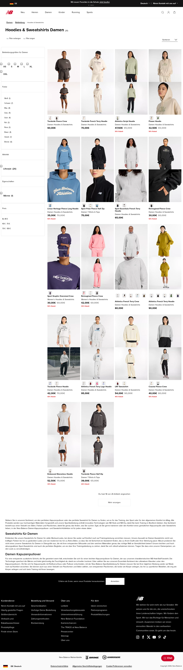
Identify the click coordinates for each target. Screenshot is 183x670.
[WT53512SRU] (97, 205)
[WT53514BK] (151, 205)
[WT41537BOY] (178, 295)
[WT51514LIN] (151, 383)
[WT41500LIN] (131, 295)
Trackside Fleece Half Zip (92, 474)
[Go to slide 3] (92, 5)
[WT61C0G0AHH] (50, 471)
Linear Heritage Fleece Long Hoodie (63, 209)
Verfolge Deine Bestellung (43, 610)
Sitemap (65, 636)
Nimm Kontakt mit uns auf (13, 606)
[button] (168, 12)
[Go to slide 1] (89, 5)
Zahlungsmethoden (40, 618)
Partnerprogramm (99, 610)
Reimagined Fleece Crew (159, 209)
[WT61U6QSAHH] (57, 383)
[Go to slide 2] (91, 5)
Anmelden (115, 581)
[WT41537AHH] (151, 295)
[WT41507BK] (117, 205)
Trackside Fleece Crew (57, 121)
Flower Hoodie (155, 121)
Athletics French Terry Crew (127, 301)
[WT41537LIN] (164, 295)
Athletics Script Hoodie (125, 121)
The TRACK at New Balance (74, 627)
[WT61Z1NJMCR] (117, 383)
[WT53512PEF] (90, 205)
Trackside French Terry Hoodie (94, 121)
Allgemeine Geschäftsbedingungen (87, 666)
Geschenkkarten (38, 606)
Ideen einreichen (99, 606)
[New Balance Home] (10, 12)
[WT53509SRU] (50, 205)
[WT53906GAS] (117, 118)
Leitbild (64, 606)
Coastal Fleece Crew (158, 386)
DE (16, 666)
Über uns (65, 640)
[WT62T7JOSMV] (50, 118)
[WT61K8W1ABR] (84, 471)
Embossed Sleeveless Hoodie (60, 474)
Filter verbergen (15, 38)
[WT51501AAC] (97, 383)
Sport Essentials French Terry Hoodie (127, 210)
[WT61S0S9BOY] (50, 293)
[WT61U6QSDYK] (50, 383)
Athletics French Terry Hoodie (161, 301)
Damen (9, 22)
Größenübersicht (9, 614)
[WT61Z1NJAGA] (124, 383)
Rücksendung (37, 623)
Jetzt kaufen (104, 2)
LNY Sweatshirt (121, 386)
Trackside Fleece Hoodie (58, 386)
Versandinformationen (41, 614)
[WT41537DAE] (171, 295)
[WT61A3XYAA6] (84, 293)
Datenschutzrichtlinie (59, 666)
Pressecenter (67, 631)
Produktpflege (7, 627)
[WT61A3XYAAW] (90, 293)
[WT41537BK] (158, 295)
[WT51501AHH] (84, 383)
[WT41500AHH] (117, 295)
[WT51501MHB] (90, 383)
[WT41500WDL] (144, 295)
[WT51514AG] (158, 383)
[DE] (10, 3)
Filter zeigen (30, 38)
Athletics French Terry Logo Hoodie (96, 386)
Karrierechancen (68, 623)
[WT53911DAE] (158, 118)
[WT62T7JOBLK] (57, 118)
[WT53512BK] (84, 205)
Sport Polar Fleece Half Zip (92, 209)
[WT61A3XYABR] (97, 293)
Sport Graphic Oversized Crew (60, 296)
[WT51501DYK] (103, 383)
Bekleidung (20, 22)
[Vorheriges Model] (116, 292)
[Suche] (162, 12)
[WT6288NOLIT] (84, 118)
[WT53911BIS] (151, 118)
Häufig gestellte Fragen (12, 610)
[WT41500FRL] (137, 295)
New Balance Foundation (73, 618)
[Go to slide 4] (94, 5)
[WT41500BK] (124, 295)
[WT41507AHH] (124, 205)
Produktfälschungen (100, 614)
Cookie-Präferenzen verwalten (119, 666)
